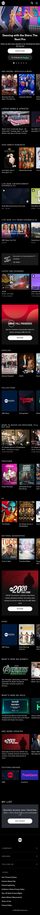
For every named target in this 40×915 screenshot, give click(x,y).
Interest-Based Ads (9, 881)
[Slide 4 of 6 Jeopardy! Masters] (21, 63)
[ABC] (3, 3)
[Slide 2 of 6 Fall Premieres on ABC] (16, 63)
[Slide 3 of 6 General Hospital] (19, 63)
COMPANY (7, 848)
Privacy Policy (7, 905)
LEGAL (5, 872)
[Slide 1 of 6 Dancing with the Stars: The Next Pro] (14, 63)
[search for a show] (32, 3)
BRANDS (6, 856)
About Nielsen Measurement (12, 897)
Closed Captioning (8, 885)
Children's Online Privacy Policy (13, 889)
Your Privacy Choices (9, 877)
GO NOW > (17, 262)
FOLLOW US (8, 864)
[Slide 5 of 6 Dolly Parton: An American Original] (23, 63)
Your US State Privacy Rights (12, 893)
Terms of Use (6, 901)
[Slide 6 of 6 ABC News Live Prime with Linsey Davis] (26, 63)
